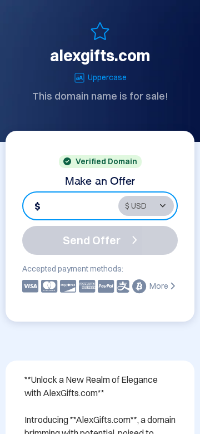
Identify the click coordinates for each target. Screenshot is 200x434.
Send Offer (92, 240)
